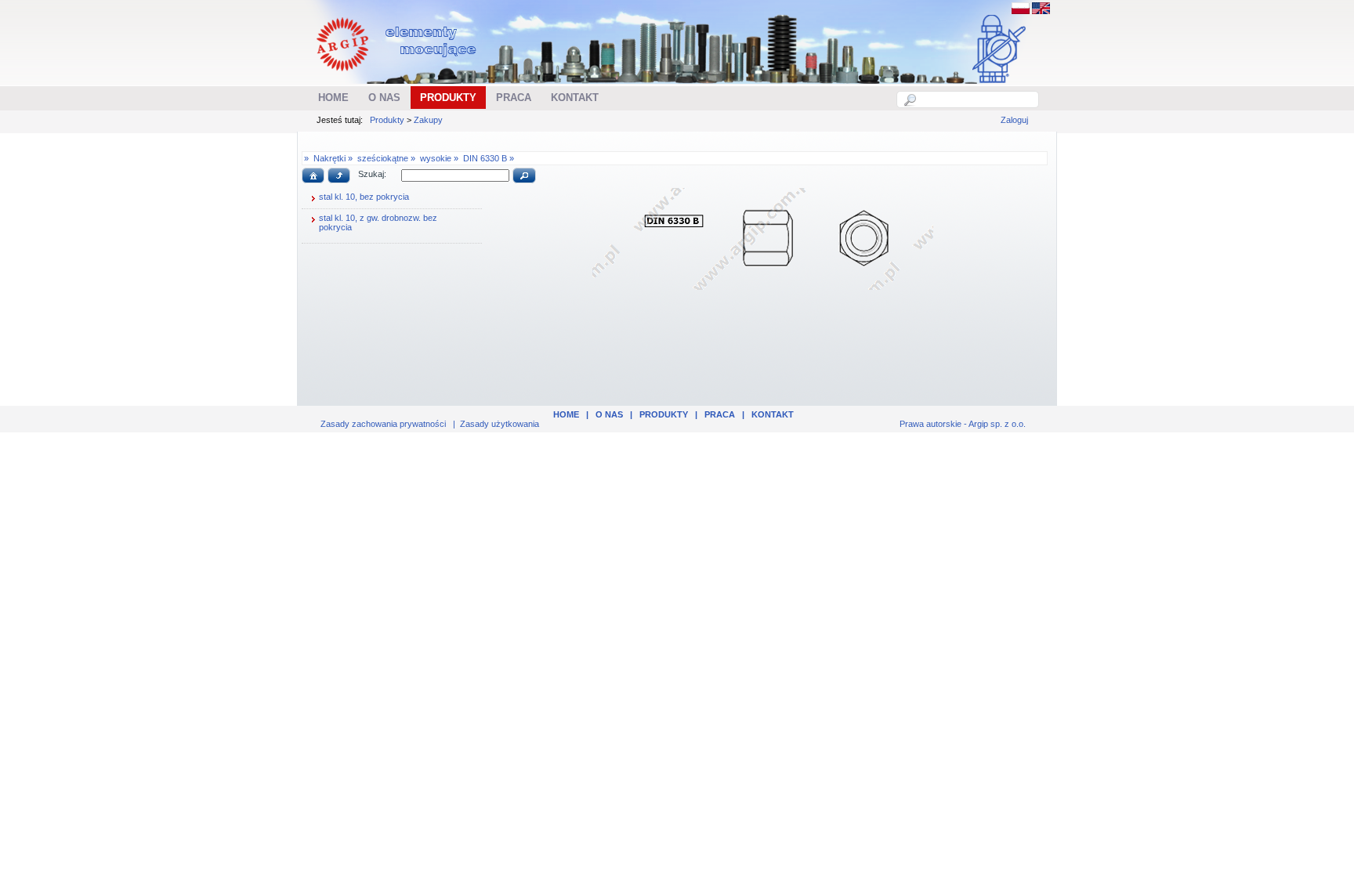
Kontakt (772, 414)
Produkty (387, 120)
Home (566, 414)
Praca (719, 414)
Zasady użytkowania (499, 423)
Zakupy (428, 120)
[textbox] (976, 99)
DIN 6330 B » (488, 158)
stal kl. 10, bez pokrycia (364, 196)
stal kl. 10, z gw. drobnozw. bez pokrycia (378, 222)
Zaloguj (1014, 120)
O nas (609, 414)
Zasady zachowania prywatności (383, 423)
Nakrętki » (333, 158)
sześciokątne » (386, 158)
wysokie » (439, 158)
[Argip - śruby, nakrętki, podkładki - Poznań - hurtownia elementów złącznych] (398, 75)
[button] (313, 175)
